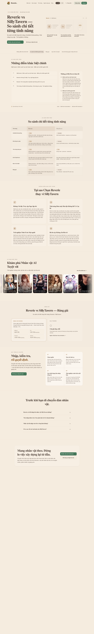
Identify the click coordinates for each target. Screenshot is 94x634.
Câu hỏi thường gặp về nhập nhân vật (69, 51)
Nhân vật (28, 3)
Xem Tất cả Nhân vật (81, 270)
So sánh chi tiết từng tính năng (36, 51)
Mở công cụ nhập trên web (31, 42)
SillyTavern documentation (65, 106)
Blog (52, 3)
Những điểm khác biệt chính (22, 51)
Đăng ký (84, 3)
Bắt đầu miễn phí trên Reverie (14, 42)
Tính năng (40, 3)
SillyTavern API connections (77, 106)
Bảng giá (47, 51)
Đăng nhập (77, 3)
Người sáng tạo (47, 3)
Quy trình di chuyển (56, 51)
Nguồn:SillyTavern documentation (57, 335)
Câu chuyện (34, 3)
